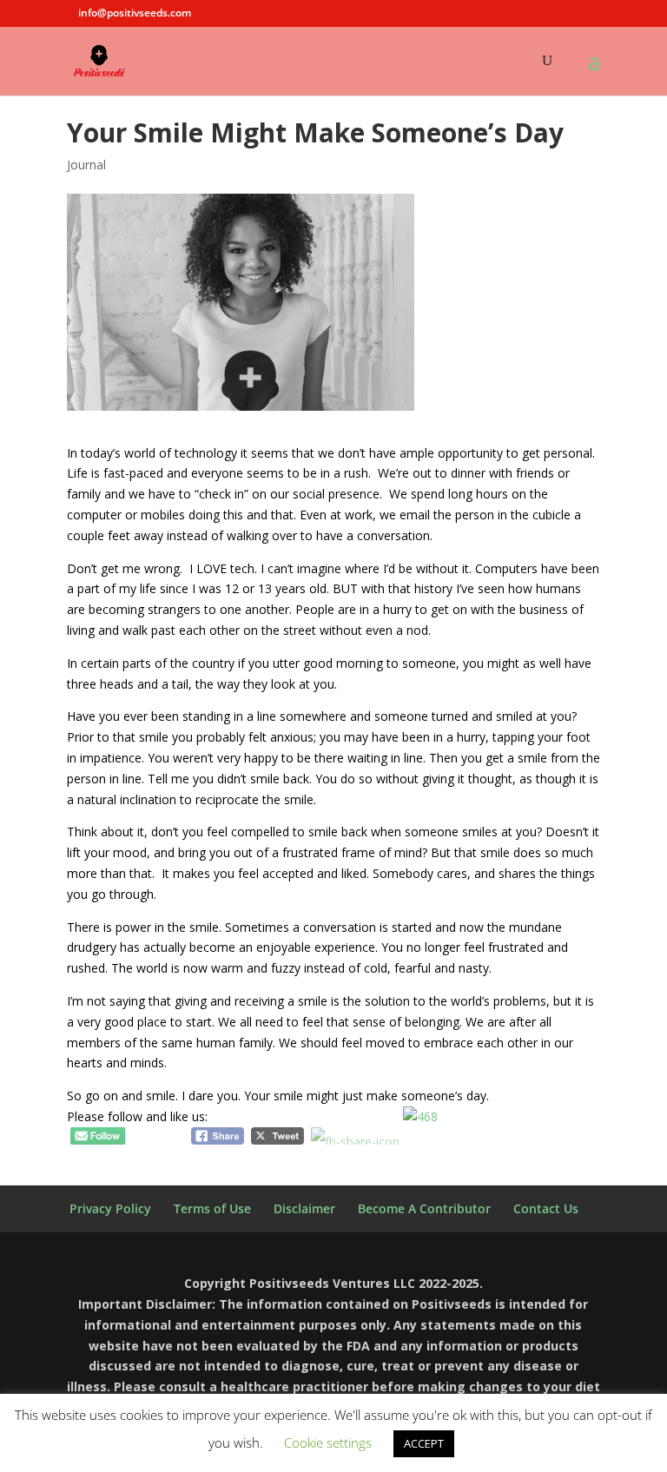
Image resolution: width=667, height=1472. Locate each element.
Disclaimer (304, 1208)
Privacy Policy (110, 1208)
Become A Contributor (424, 1208)
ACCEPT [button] (424, 1443)
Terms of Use (212, 1208)
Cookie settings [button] (328, 1442)
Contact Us (545, 1208)
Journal (86, 164)
